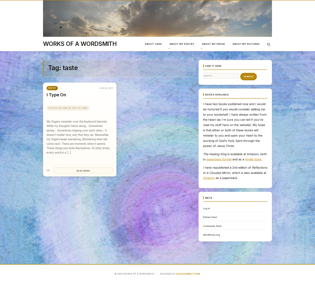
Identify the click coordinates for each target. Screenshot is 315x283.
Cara (85, 108)
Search (248, 76)
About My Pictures (246, 44)
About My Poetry (182, 44)
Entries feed (210, 217)
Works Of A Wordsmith (79, 43)
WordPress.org (211, 234)
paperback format (219, 159)
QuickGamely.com (188, 273)
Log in (206, 208)
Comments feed (212, 226)
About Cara (153, 44)
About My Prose (213, 44)
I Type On (56, 94)
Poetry (52, 88)
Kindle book (253, 159)
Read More (83, 171)
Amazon (209, 178)
